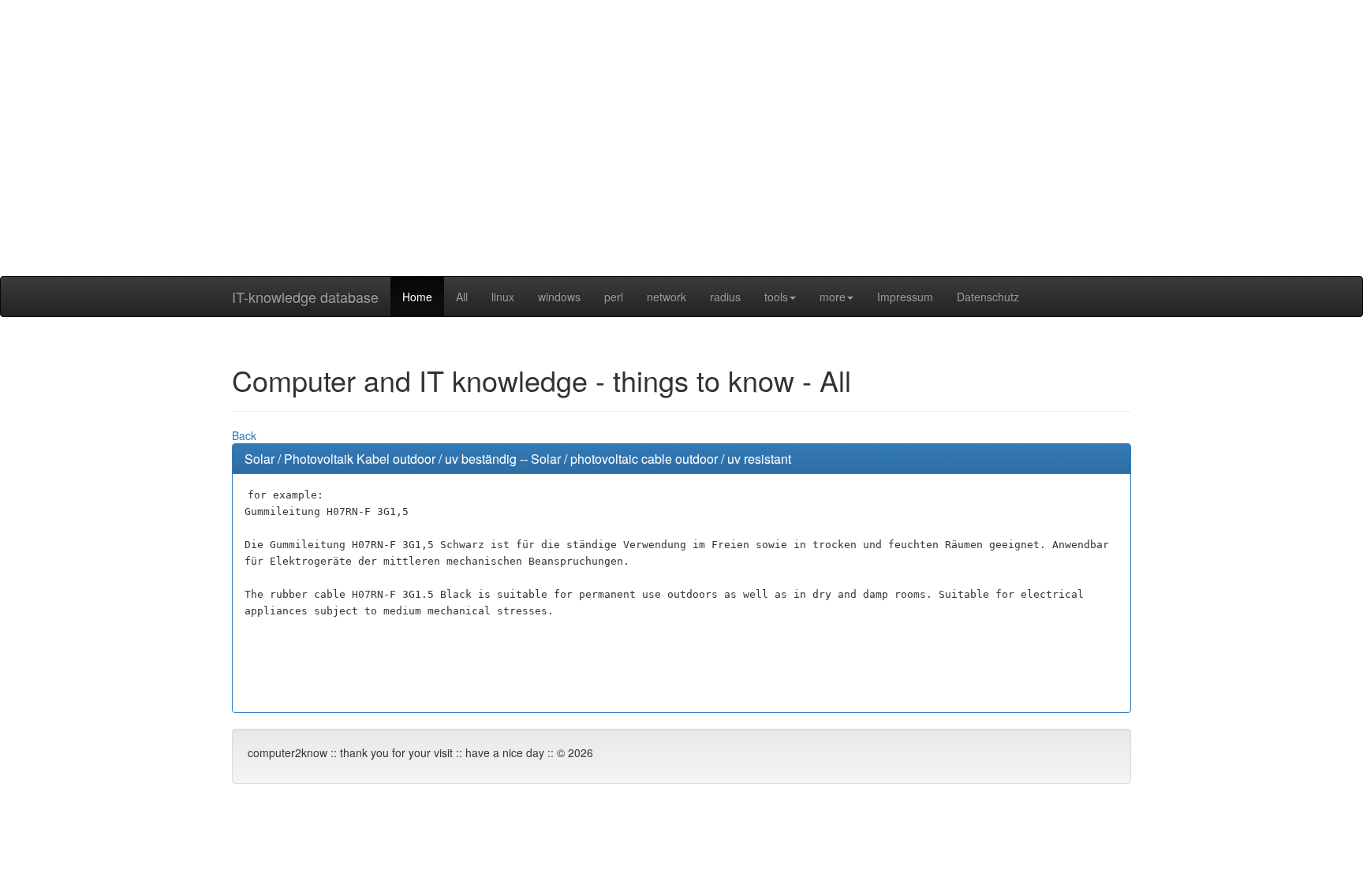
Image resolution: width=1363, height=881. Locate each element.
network (666, 296)
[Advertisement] (681, 165)
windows (559, 296)
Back (244, 435)
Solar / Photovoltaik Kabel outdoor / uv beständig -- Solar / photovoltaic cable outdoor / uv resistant (518, 459)
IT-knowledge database (305, 296)
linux (502, 296)
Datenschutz (988, 296)
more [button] (833, 296)
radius (725, 296)
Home (417, 296)
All (462, 296)
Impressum (905, 296)
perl (613, 296)
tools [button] (776, 296)
